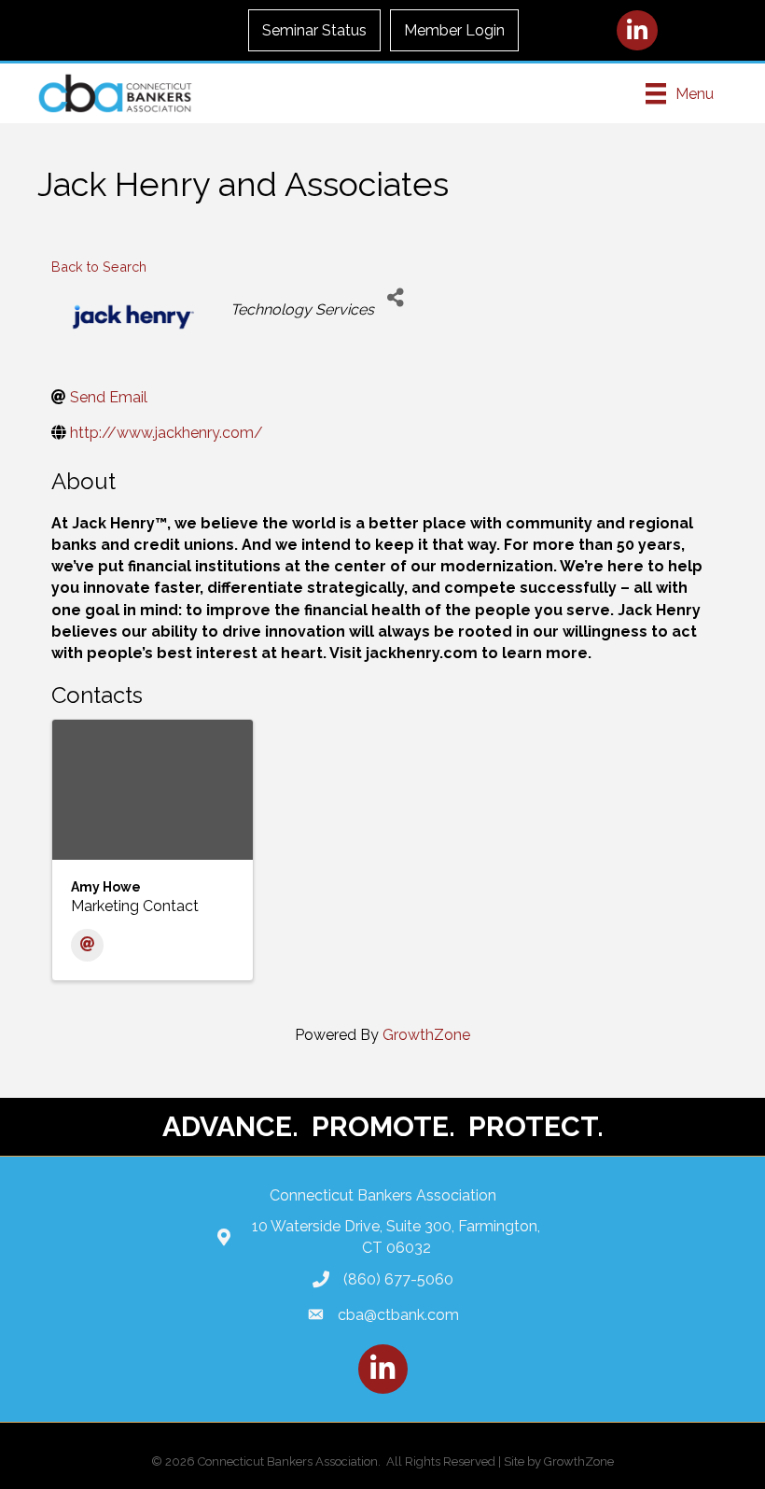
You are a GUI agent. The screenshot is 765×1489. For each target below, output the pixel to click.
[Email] (87, 945)
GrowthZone (426, 1035)
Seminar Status (314, 30)
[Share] (395, 298)
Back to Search (98, 266)
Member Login (454, 30)
